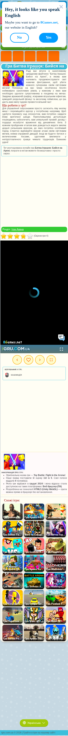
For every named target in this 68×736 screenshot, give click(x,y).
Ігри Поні (6, 56)
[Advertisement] (34, 191)
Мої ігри (28, 360)
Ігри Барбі (41, 56)
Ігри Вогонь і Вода (30, 56)
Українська (34, 722)
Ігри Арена (18, 229)
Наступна (40, 360)
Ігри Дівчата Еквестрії (18, 56)
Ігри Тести (53, 56)
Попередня (17, 360)
